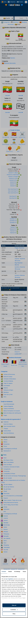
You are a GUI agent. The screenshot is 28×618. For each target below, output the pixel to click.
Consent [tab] (4, 571)
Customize (13, 609)
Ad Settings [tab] (17, 571)
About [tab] (24, 571)
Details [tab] (10, 571)
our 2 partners (9, 579)
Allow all (14, 605)
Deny (14, 613)
